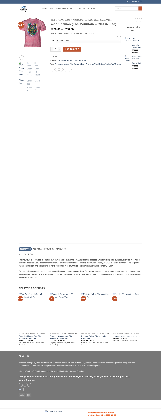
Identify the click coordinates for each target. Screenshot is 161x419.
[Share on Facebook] (53, 69)
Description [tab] (25, 249)
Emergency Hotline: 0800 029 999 (101, 412)
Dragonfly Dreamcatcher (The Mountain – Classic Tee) (61, 337)
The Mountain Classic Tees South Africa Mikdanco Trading (90, 64)
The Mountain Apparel (62, 64)
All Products (64, 20)
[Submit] (140, 8)
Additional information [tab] (43, 249)
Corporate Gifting (64, 8)
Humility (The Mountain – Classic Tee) (127, 336)
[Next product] (136, 19)
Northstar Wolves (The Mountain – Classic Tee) (94, 337)
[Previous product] (140, 19)
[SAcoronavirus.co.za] (66, 413)
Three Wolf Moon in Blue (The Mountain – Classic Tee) (30, 337)
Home (44, 8)
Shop (50, 8)
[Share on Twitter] (57, 69)
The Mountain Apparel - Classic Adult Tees (92, 20)
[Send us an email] (25, 385)
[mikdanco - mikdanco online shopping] (29, 8)
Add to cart (72, 49)
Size (52, 40)
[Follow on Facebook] (21, 385)
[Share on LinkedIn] (70, 69)
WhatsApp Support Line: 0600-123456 (102, 415)
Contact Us (80, 8)
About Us (91, 8)
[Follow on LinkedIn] (29, 385)
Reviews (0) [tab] (61, 249)
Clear (119, 37)
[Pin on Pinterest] (65, 69)
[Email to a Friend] (61, 69)
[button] (126, 2)
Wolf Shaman (116, 64)
